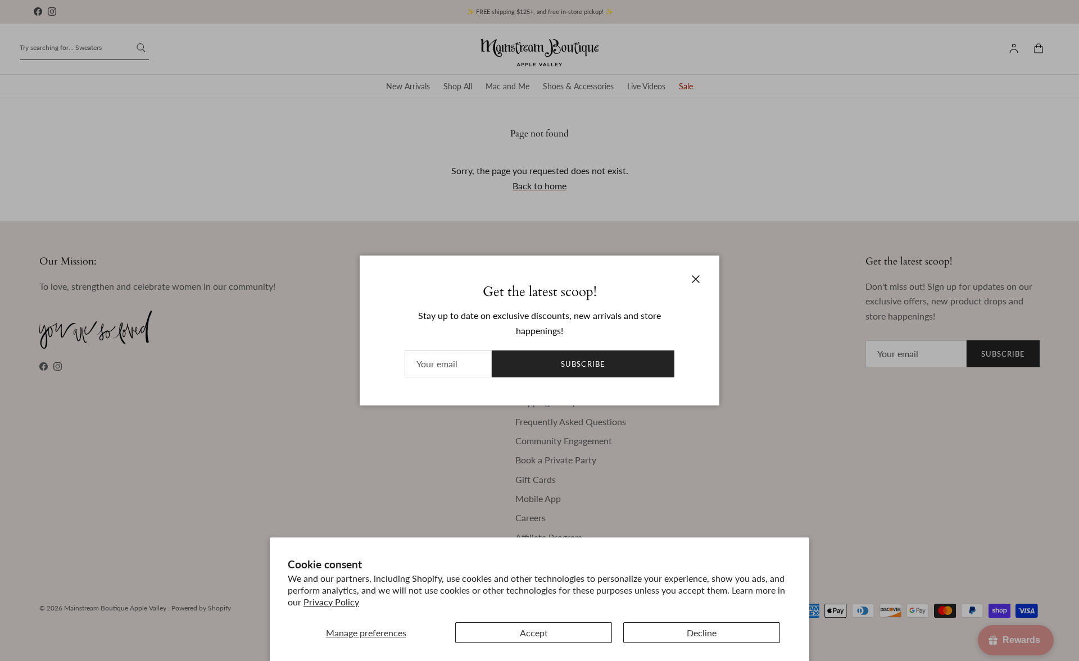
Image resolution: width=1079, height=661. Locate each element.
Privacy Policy (331, 601)
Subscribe (583, 363)
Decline (702, 632)
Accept (534, 632)
